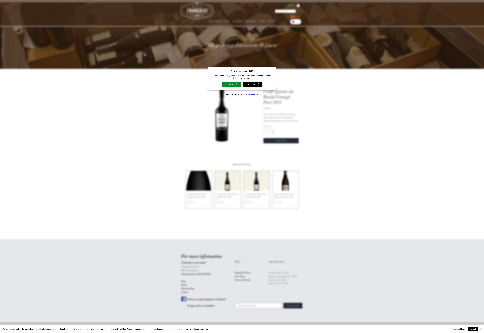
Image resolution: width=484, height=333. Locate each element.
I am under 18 (253, 84)
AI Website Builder (252, 94)
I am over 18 (231, 84)
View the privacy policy (199, 329)
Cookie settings (458, 329)
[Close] (480, 329)
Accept (473, 329)
